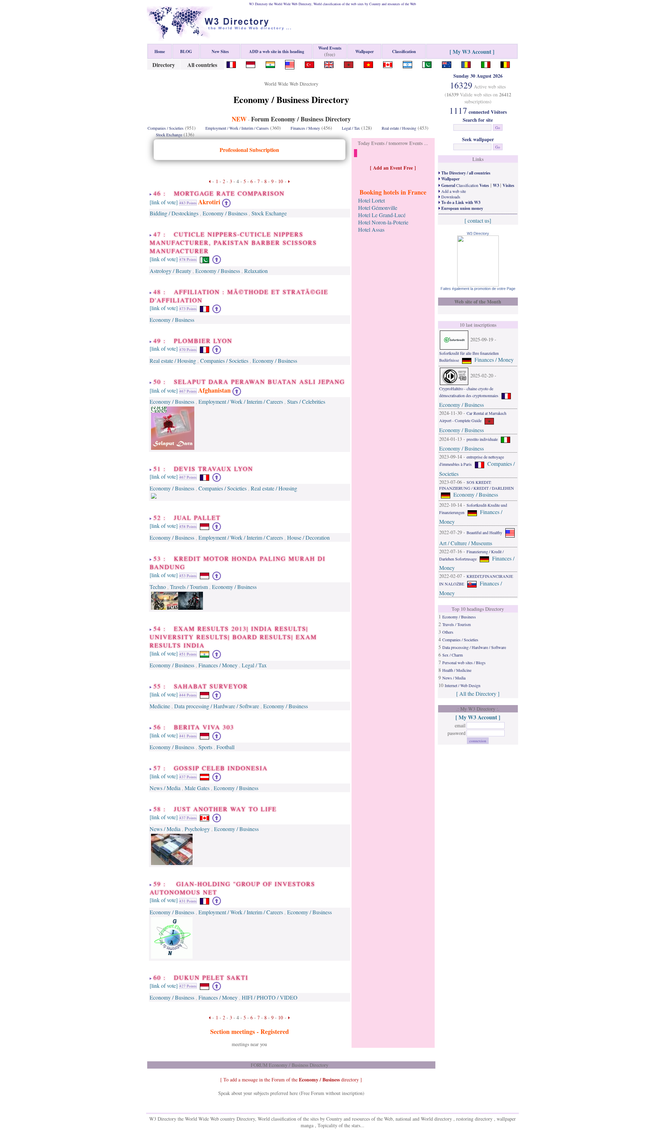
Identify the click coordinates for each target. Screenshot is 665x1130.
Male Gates (197, 787)
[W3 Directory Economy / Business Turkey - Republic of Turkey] (309, 63)
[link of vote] (164, 202)
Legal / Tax (351, 128)
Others (447, 632)
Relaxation (256, 270)
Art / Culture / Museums (465, 543)
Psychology (197, 828)
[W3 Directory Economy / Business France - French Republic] (231, 63)
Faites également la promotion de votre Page (478, 288)
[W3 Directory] (478, 284)
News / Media (165, 787)
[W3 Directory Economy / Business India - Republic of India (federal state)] (270, 63)
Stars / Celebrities (306, 401)
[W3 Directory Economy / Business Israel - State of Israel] (407, 63)
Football (225, 747)
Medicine (160, 706)
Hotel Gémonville (377, 207)
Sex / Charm (452, 655)
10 (280, 181)
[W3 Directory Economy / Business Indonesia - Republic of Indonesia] (250, 63)
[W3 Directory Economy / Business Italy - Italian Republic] (485, 63)
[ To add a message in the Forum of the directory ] (291, 1079)
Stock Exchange (169, 134)
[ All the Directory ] (477, 693)
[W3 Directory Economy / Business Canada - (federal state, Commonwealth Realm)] (387, 63)
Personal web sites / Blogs (464, 662)
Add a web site (453, 191)
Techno (158, 586)
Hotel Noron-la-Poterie (383, 222)
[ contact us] (477, 220)
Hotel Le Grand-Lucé (382, 215)
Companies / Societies (166, 128)
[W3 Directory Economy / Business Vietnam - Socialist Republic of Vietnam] (368, 63)
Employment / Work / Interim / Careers (237, 128)
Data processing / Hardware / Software (216, 706)
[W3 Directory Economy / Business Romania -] (466, 63)
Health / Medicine (456, 670)
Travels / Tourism (189, 586)
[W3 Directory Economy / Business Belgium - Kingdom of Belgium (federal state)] (505, 63)
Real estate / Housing (399, 128)
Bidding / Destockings (174, 213)
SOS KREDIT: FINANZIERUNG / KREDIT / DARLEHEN (476, 485)
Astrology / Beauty (170, 270)
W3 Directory (478, 233)
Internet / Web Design (462, 685)
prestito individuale (482, 439)
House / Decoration (308, 537)
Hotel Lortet (371, 200)
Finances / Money (305, 128)
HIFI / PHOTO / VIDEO (270, 997)
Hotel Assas (371, 229)
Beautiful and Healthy (484, 532)
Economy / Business (225, 213)
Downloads (450, 196)
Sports (205, 747)
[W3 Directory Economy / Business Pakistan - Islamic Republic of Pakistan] (426, 63)
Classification (464, 185)
